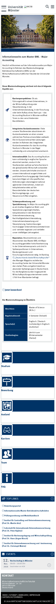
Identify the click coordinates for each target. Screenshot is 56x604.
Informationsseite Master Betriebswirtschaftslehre (26, 511)
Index (5, 595)
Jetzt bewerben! (13, 290)
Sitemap (13, 595)
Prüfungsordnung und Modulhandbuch (21, 516)
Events (10, 554)
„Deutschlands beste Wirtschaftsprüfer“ (32, 258)
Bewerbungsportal (12, 506)
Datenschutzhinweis (12, 597)
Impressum (34, 595)
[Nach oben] (52, 601)
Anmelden (23, 595)
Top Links (12, 499)
